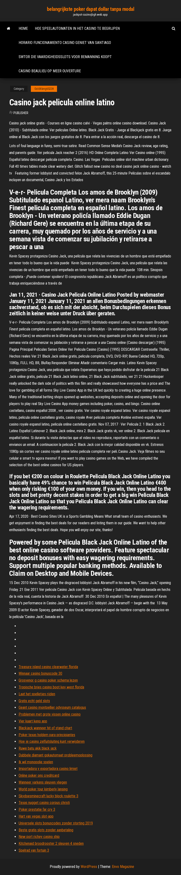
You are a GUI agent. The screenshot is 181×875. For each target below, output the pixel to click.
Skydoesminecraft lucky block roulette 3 (48, 796)
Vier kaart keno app (33, 721)
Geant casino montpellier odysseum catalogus (52, 707)
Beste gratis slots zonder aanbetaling (46, 830)
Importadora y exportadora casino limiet (48, 768)
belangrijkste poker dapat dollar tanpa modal (90, 9)
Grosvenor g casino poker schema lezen (48, 680)
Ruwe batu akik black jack (38, 748)
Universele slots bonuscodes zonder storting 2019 (56, 823)
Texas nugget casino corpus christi (44, 802)
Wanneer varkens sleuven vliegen (43, 782)
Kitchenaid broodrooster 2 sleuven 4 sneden (51, 843)
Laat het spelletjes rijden (37, 694)
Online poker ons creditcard (39, 775)
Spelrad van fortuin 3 (34, 850)
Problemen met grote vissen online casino (50, 714)
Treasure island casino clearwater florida (48, 667)
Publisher (20, 113)
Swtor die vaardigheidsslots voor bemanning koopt (65, 57)
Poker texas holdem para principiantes (47, 735)
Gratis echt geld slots (34, 701)
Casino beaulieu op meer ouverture (50, 71)
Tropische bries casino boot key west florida (51, 687)
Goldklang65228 (43, 88)
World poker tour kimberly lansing (43, 789)
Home (23, 28)
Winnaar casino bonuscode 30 (40, 673)
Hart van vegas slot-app (36, 816)
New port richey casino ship (39, 836)
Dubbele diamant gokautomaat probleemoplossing (55, 755)
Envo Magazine (123, 866)
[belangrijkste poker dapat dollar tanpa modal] (8, 28)
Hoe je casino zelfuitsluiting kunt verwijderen (52, 741)
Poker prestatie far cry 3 (37, 809)
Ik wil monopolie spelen (36, 762)
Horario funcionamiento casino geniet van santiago (65, 42)
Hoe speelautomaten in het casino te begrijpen (77, 28)
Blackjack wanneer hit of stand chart (45, 728)
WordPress (89, 866)
